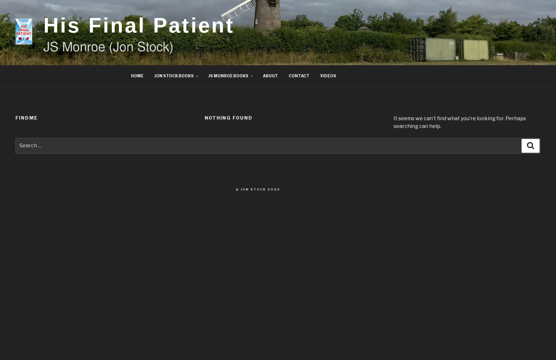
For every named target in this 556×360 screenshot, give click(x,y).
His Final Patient (139, 25)
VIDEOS (328, 75)
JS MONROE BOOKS (228, 75)
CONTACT (299, 75)
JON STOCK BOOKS (174, 75)
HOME (137, 75)
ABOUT (270, 75)
